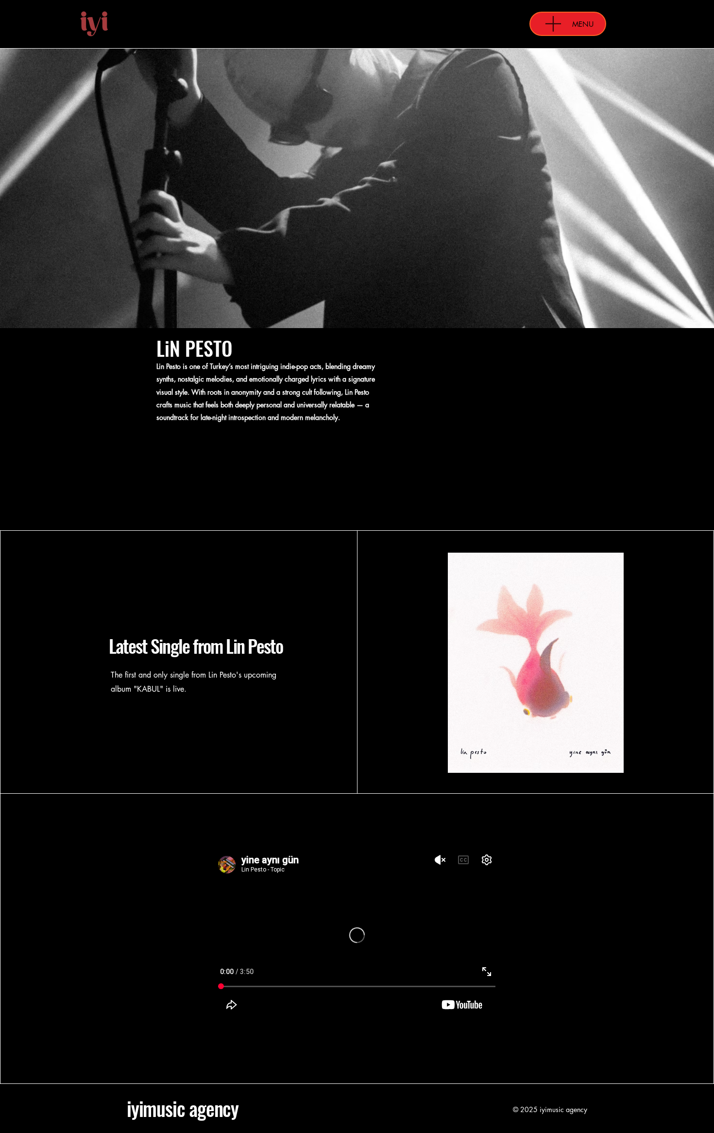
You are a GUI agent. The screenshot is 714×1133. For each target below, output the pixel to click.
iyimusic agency (182, 1108)
